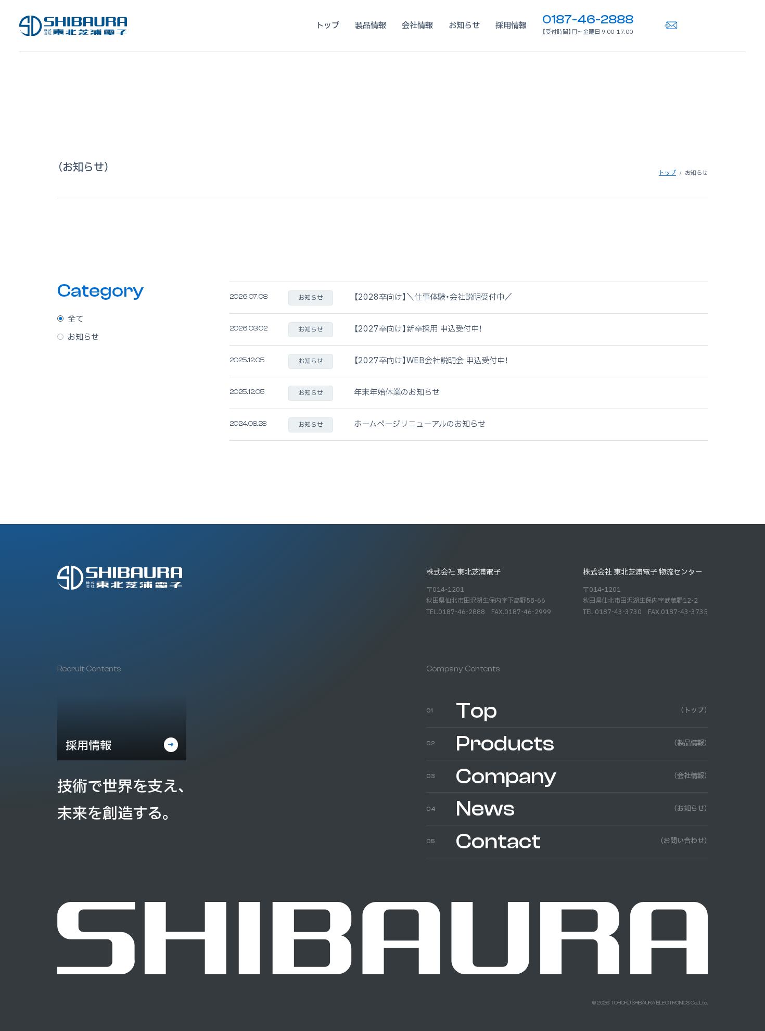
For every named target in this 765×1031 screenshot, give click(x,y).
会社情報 (417, 26)
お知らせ (464, 26)
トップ (327, 26)
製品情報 (370, 26)
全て (75, 319)
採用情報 (511, 26)
